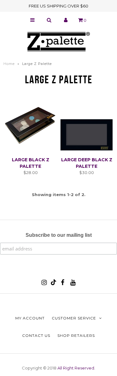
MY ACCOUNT (30, 318)
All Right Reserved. (76, 367)
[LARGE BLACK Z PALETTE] (30, 126)
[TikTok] (53, 283)
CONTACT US (36, 335)
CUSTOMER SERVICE (74, 318)
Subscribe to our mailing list (59, 235)
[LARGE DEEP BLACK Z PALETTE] (87, 126)
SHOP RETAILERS (76, 335)
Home (9, 64)
